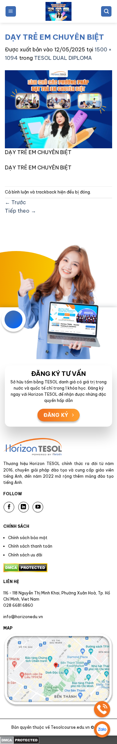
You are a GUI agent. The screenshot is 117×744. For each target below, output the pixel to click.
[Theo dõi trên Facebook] (9, 507)
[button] (11, 11)
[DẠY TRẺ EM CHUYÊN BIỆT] (58, 108)
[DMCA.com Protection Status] (19, 739)
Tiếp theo (20, 210)
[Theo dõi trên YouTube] (37, 507)
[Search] (106, 11)
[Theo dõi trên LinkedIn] (23, 507)
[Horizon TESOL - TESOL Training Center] (58, 11)
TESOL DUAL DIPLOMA (63, 58)
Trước (15, 202)
